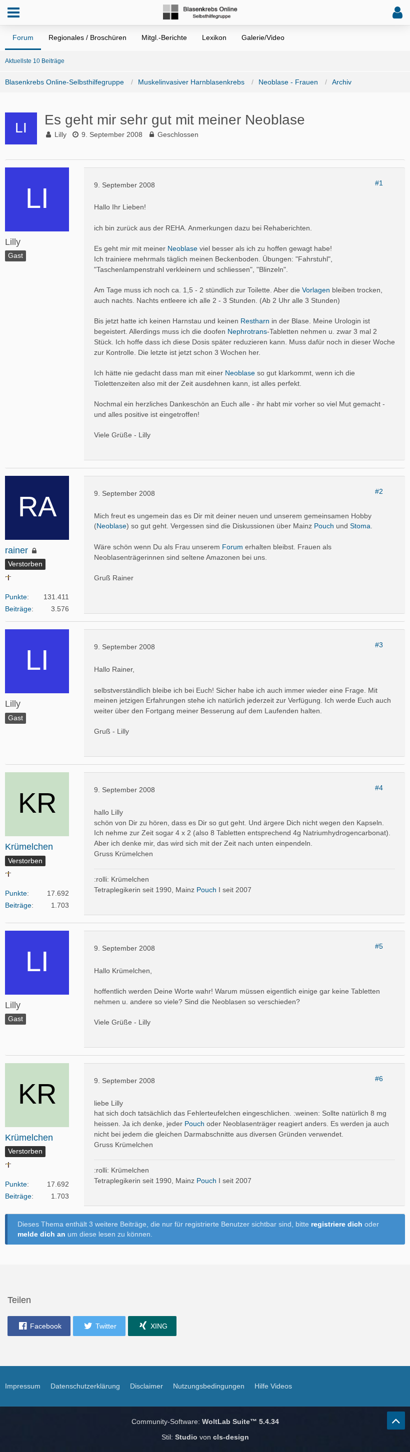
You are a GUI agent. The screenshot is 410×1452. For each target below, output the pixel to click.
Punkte (16, 597)
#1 (379, 183)
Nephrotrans (247, 331)
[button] (13, 12)
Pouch (324, 526)
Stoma (360, 526)
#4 (379, 788)
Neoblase (183, 248)
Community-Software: (205, 1422)
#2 (379, 491)
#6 (379, 1079)
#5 (379, 946)
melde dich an (42, 1234)
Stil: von (205, 1437)
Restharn (255, 321)
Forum (232, 547)
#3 (379, 645)
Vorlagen (316, 290)
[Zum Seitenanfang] (396, 1421)
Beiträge (18, 609)
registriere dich (336, 1224)
